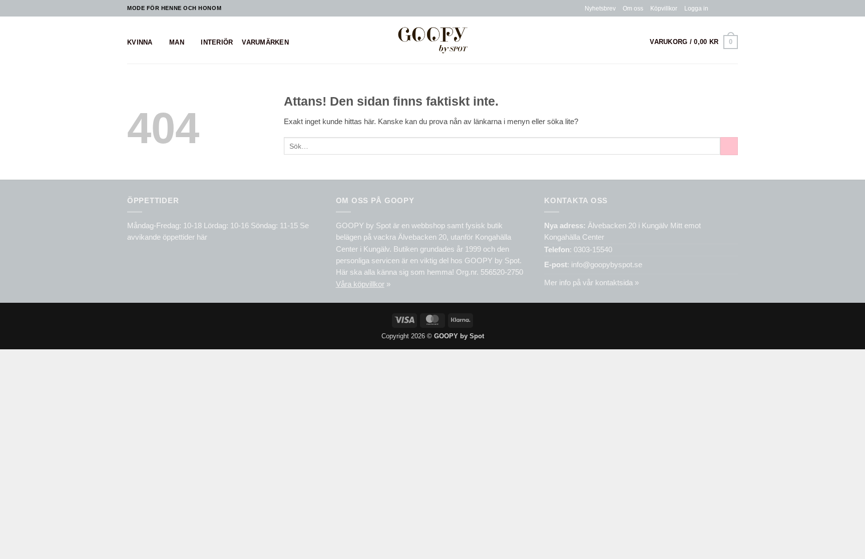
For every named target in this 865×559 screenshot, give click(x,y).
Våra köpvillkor (360, 284)
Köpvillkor (663, 8)
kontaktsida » (617, 283)
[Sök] (637, 42)
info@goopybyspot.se (606, 265)
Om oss (633, 8)
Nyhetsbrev (600, 8)
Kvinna (140, 42)
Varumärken (265, 42)
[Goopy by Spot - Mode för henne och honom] (433, 40)
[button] (696, 8)
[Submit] (729, 146)
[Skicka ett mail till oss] (733, 8)
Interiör (217, 42)
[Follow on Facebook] (716, 8)
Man (176, 42)
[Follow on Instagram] (724, 8)
